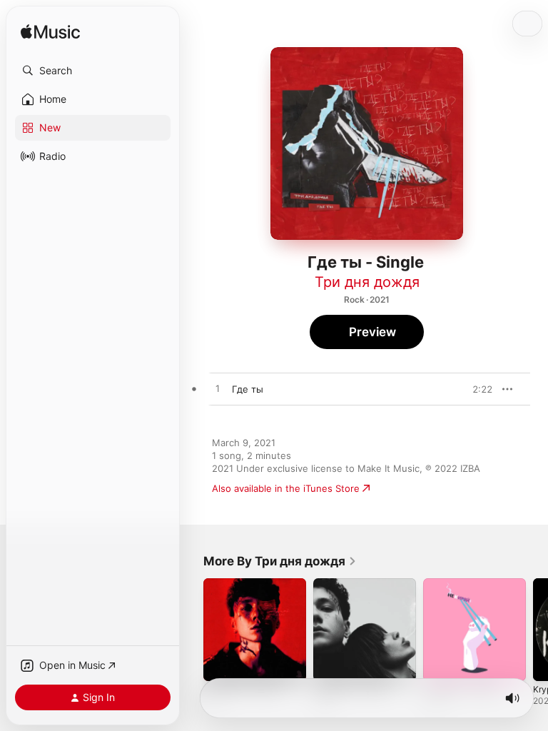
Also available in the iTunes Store (286, 488)
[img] (50, 32)
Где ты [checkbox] (247, 389)
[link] (280, 561)
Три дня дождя (367, 282)
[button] (93, 71)
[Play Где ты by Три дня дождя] (217, 389)
